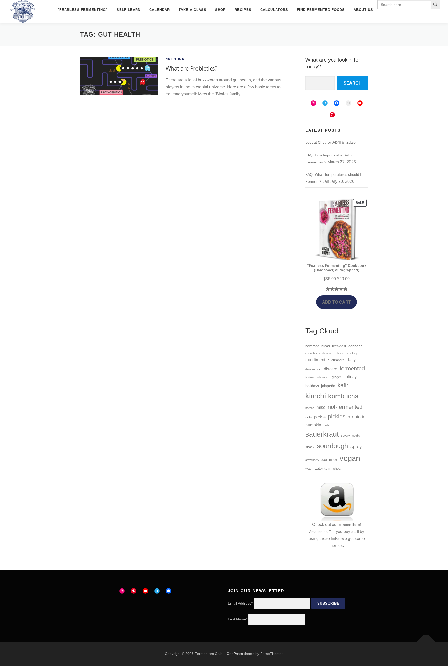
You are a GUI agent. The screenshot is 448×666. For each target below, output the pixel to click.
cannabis (311, 353)
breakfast (339, 346)
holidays (312, 386)
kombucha (343, 396)
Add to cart (336, 302)
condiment (315, 359)
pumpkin (313, 425)
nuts (308, 417)
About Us (363, 10)
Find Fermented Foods (321, 10)
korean (309, 407)
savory (345, 435)
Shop (220, 10)
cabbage (355, 346)
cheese (340, 353)
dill (319, 369)
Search (353, 83)
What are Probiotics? (191, 68)
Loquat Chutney (318, 142)
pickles (336, 416)
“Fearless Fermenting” (82, 10)
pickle (320, 417)
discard (330, 369)
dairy (351, 359)
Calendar (159, 10)
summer (329, 459)
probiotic (356, 416)
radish (327, 425)
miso (321, 407)
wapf (308, 469)
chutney (352, 353)
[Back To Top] (426, 642)
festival (309, 377)
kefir (343, 385)
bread (325, 346)
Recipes (243, 10)
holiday (350, 377)
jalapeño (328, 386)
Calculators (274, 10)
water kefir (322, 469)
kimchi (315, 396)
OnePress (235, 653)
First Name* (237, 619)
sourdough (332, 446)
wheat (337, 469)
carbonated (326, 353)
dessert (310, 369)
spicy (356, 446)
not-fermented (345, 407)
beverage (312, 346)
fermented (352, 368)
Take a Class (192, 10)
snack (309, 447)
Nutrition (175, 58)
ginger (336, 377)
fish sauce (323, 377)
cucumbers (336, 360)
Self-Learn (129, 10)
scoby (356, 435)
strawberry (312, 459)
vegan (350, 458)
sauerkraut (322, 434)
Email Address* (240, 603)
